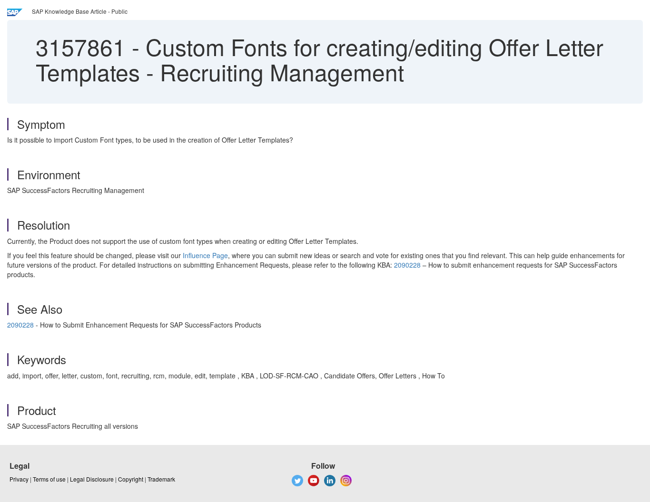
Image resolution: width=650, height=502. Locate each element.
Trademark (161, 479)
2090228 (407, 265)
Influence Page (205, 255)
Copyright (130, 479)
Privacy (19, 479)
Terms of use (49, 479)
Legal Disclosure (92, 479)
